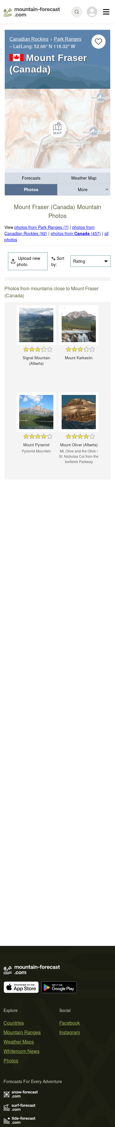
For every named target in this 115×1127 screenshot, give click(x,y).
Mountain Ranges (22, 1032)
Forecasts (31, 178)
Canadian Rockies (28, 39)
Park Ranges (67, 39)
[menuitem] (31, 178)
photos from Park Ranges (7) (41, 227)
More (83, 189)
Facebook (69, 1022)
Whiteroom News (22, 1051)
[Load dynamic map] (57, 128)
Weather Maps (19, 1041)
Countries (14, 1022)
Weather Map (83, 178)
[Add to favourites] (98, 42)
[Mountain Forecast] (32, 12)
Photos (31, 189)
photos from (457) (76, 233)
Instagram (69, 1032)
